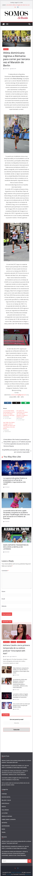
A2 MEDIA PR (13, 656)
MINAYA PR (13, 68)
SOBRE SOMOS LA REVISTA (9, 819)
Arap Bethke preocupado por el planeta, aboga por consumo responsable (15, 451)
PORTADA (4, 794)
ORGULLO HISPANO (21, 642)
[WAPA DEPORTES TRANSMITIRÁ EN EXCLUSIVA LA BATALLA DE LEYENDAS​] (16, 528)
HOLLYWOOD (5, 810)
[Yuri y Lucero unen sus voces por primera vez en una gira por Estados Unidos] (7, 706)
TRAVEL (4, 832)
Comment (5, 570)
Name (3, 591)
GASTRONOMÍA (6, 826)
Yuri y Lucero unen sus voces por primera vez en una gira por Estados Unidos (21, 705)
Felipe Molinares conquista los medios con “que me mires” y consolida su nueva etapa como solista (21, 670)
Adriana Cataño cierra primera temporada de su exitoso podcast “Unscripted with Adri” (16, 649)
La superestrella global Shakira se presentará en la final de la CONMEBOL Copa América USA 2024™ (15, 481)
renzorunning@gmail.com (18, 395)
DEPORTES (6, 49)
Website (4, 606)
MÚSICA (4, 806)
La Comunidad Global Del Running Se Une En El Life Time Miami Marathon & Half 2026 (9, 413)
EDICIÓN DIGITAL (6, 797)
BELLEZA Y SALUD (6, 800)
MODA (3, 829)
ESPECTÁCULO (6, 642)
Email (3, 599)
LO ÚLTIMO (13, 642)
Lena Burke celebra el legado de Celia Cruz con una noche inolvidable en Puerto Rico (20, 695)
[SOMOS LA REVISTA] (3, 24)
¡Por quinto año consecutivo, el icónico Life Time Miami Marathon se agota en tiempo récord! (22, 414)
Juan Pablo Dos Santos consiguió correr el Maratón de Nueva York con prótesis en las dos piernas (9, 425)
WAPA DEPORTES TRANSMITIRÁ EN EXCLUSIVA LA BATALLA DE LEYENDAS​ (15, 547)
